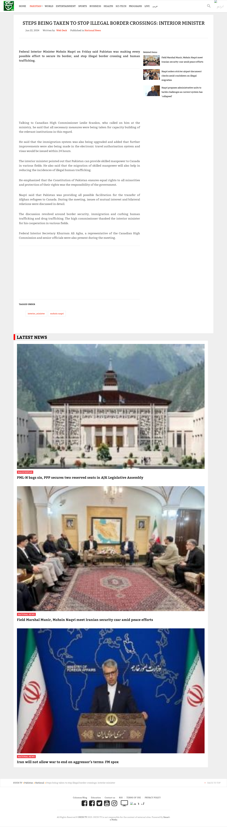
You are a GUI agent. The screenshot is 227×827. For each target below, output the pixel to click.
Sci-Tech (121, 6)
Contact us (110, 797)
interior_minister (36, 313)
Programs (135, 6)
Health (108, 6)
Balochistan (25, 472)
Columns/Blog (80, 797)
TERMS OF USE (133, 797)
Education (96, 797)
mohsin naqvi (57, 313)
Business (95, 6)
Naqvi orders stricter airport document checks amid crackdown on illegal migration (182, 75)
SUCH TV (82, 817)
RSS (121, 797)
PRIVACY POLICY (153, 797)
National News (26, 614)
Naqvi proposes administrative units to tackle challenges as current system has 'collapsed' (182, 92)
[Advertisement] (79, 93)
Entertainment (66, 6)
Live (147, 6)
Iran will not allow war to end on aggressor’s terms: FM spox (68, 761)
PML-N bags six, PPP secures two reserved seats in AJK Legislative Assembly (80, 477)
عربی (155, 6)
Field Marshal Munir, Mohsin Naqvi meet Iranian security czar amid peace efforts (85, 619)
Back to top (214, 783)
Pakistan (35, 6)
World (49, 6)
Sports (82, 6)
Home (22, 6)
